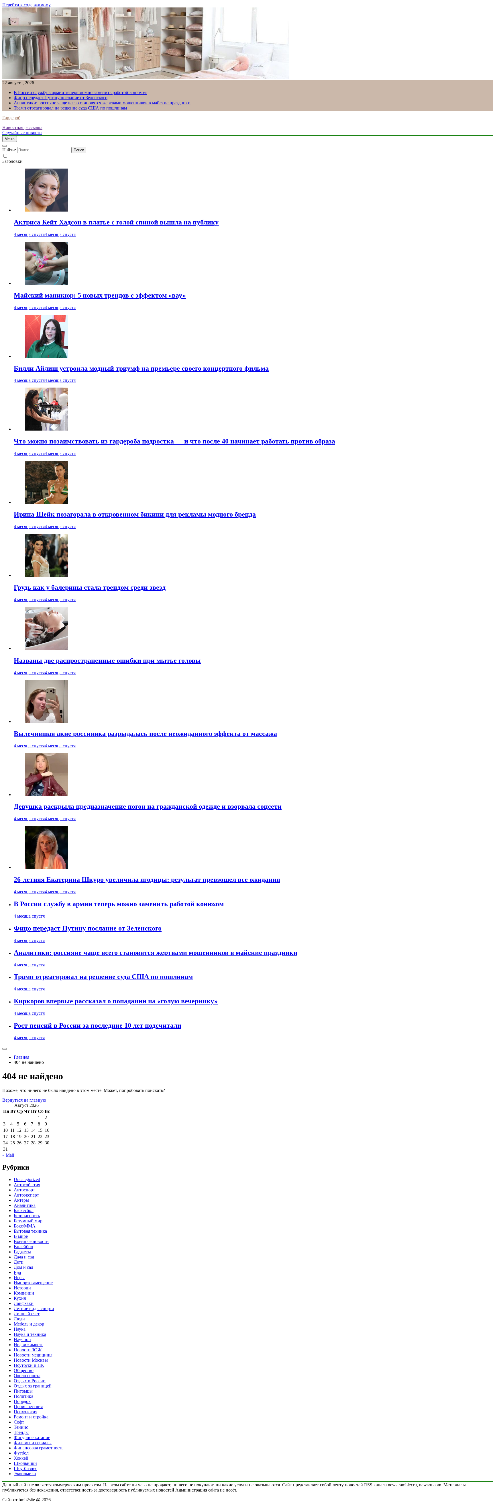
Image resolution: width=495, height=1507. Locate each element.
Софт (19, 1422)
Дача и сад (24, 1256)
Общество (24, 1370)
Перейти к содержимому (26, 4)
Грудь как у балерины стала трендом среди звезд (90, 587)
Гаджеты (22, 1251)
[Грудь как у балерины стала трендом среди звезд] (46, 575)
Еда (17, 1272)
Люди (19, 1318)
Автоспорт (24, 1189)
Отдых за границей (33, 1385)
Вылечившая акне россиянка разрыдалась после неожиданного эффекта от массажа (145, 733)
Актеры (21, 1200)
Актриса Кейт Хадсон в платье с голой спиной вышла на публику (116, 222)
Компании (24, 1293)
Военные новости (31, 1241)
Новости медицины (33, 1354)
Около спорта (27, 1375)
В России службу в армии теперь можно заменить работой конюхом (80, 92)
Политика (23, 1396)
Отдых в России (30, 1380)
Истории (22, 1287)
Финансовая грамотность (38, 1447)
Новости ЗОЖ (28, 1349)
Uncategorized (27, 1179)
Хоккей (21, 1458)
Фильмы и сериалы (33, 1442)
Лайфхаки (24, 1303)
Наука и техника (30, 1334)
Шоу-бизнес (25, 1468)
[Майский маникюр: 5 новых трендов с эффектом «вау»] (46, 283)
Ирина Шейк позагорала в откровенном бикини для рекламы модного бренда (135, 514)
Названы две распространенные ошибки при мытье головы (107, 660)
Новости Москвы (31, 1360)
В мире (21, 1236)
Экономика (25, 1473)
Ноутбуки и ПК (29, 1365)
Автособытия (27, 1184)
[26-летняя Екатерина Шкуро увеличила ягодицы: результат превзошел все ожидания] (46, 867)
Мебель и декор (29, 1324)
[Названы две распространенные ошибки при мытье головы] (46, 648)
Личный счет (27, 1313)
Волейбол (23, 1246)
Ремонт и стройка (31, 1416)
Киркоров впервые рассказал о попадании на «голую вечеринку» (116, 1001)
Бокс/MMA (25, 1225)
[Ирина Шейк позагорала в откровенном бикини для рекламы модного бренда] (46, 502)
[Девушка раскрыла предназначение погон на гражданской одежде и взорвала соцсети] (46, 794)
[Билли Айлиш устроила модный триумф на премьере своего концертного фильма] (46, 356)
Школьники (25, 1463)
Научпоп (22, 1339)
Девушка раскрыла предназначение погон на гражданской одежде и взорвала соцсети (148, 806)
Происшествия (28, 1406)
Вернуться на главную (24, 1100)
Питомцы (23, 1391)
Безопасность (27, 1215)
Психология (25, 1411)
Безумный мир (28, 1220)
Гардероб (11, 117)
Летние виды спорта (34, 1308)
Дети (18, 1262)
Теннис (21, 1427)
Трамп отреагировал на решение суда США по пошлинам (70, 107)
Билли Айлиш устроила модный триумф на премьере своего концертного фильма (141, 368)
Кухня (20, 1298)
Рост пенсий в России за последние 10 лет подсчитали (97, 1025)
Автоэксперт (26, 1195)
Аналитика (25, 1205)
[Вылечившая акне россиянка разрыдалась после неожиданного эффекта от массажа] (46, 721)
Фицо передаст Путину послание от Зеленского (60, 97)
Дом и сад (23, 1267)
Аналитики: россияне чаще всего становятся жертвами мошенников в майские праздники (102, 102)
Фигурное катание (32, 1437)
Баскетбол (24, 1210)
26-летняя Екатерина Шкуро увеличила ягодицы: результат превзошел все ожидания (147, 879)
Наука (19, 1329)
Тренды (21, 1432)
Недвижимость (28, 1344)
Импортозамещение (33, 1282)
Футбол (21, 1453)
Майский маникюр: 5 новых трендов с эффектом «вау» (100, 295)
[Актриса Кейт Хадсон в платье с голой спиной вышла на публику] (46, 210)
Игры (19, 1277)
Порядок (22, 1401)
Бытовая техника (30, 1231)
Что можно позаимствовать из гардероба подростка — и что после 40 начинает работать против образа (174, 441)
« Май (8, 1155)
